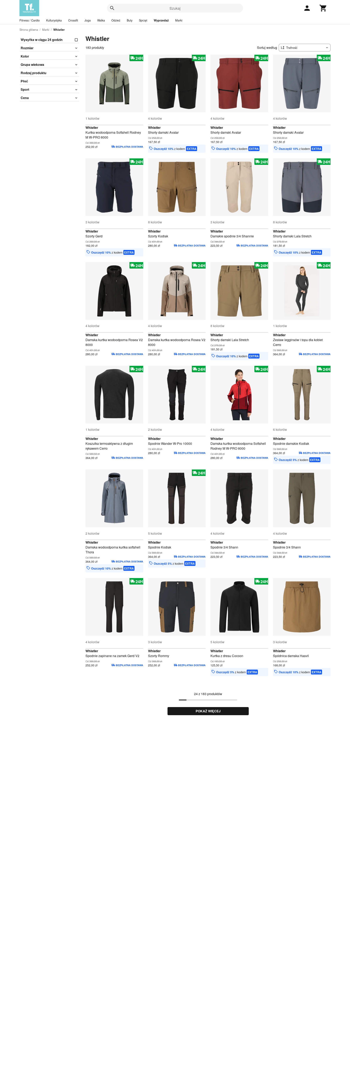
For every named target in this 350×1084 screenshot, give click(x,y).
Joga (87, 20)
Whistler (91, 127)
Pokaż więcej (208, 711)
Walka (101, 20)
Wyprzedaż (161, 20)
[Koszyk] (323, 8)
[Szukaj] (112, 8)
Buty (129, 20)
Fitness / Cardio (29, 20)
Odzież (115, 20)
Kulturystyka (54, 20)
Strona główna (28, 30)
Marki (178, 20)
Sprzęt (143, 20)
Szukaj (175, 8)
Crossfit (73, 20)
